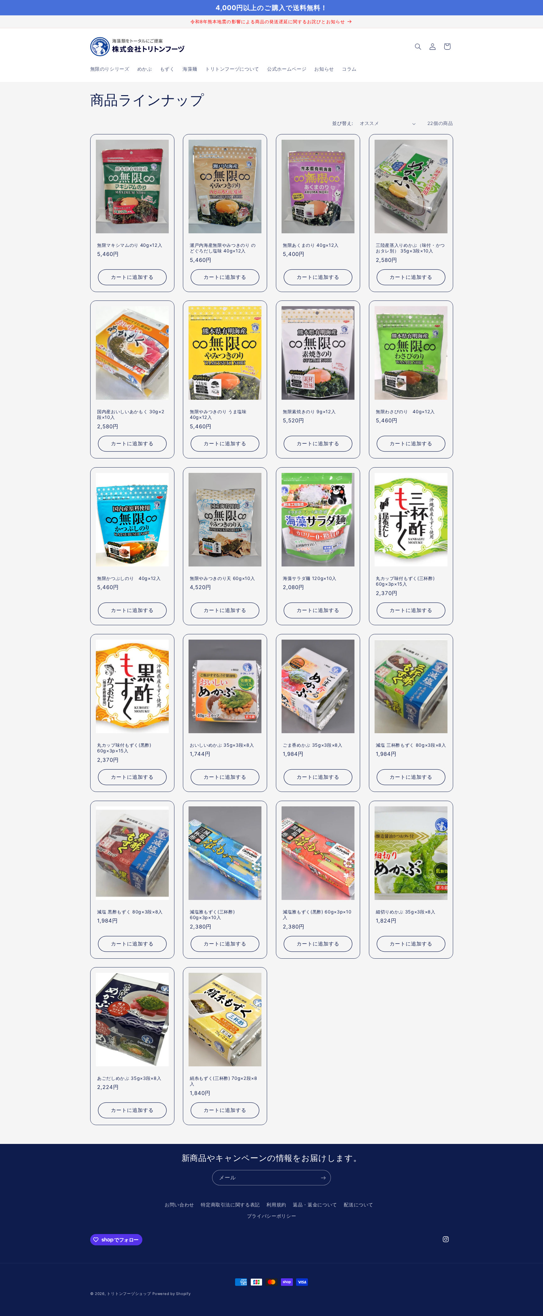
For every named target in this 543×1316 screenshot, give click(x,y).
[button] (418, 46)
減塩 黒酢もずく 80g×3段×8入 (130, 911)
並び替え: (342, 123)
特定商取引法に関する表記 (230, 1205)
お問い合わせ (179, 1205)
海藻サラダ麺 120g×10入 (310, 578)
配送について (358, 1205)
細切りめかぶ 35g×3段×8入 (406, 911)
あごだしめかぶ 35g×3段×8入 (129, 1078)
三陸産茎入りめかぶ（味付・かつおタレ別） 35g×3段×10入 (410, 247)
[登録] (323, 1177)
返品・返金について (315, 1205)
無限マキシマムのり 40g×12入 (129, 244)
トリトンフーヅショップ (129, 1294)
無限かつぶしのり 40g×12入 (129, 578)
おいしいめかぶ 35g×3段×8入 (222, 745)
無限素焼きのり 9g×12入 (309, 411)
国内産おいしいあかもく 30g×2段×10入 (130, 414)
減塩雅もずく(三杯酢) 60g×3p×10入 (212, 914)
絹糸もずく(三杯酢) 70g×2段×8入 (223, 1080)
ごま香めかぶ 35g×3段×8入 (313, 745)
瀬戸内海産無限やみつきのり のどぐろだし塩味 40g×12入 (223, 247)
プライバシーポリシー (271, 1216)
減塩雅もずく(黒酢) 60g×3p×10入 (317, 914)
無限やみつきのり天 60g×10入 (222, 578)
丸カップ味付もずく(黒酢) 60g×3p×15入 (124, 747)
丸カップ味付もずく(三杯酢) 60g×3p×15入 (405, 581)
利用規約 (276, 1205)
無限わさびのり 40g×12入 (405, 411)
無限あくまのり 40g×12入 (311, 244)
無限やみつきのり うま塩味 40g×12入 (218, 414)
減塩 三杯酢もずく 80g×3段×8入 (411, 745)
